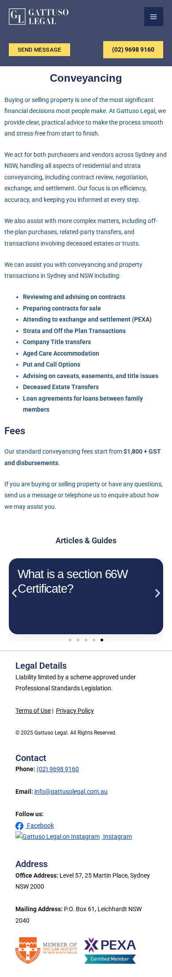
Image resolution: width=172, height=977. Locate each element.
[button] (39, 49)
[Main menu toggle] (154, 17)
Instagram (117, 837)
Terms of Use (33, 710)
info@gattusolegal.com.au (71, 791)
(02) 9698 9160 (133, 49)
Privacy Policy (75, 710)
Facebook (40, 825)
